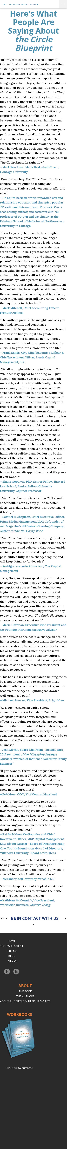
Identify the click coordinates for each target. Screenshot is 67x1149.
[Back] (20, 4)
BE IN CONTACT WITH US (34, 918)
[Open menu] (63, 4)
